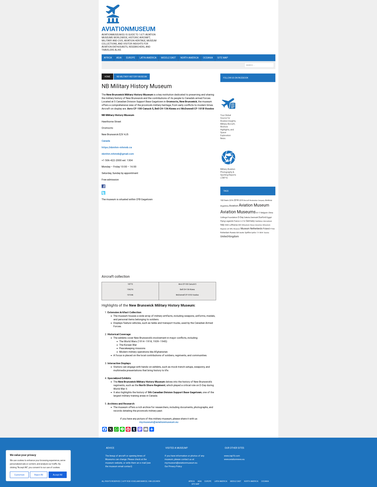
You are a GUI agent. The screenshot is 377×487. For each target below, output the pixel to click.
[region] (38, 465)
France (237, 221)
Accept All (57, 475)
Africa (108, 57)
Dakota (247, 217)
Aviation (233, 205)
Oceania (208, 57)
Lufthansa (233, 225)
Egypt (269, 217)
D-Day (241, 217)
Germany (250, 221)
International (267, 221)
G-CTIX (242, 221)
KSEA (227, 225)
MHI (239, 225)
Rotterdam (224, 232)
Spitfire (248, 232)
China (270, 213)
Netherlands (256, 228)
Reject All (38, 475)
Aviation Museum (254, 205)
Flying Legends (226, 221)
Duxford (262, 217)
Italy (222, 225)
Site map (222, 57)
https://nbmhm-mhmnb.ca (117, 147)
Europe (130, 57)
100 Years (224, 200)
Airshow (268, 200)
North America (189, 57)
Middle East (168, 57)
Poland (266, 228)
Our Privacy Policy (173, 466)
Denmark (254, 217)
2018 (236, 200)
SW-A (261, 233)
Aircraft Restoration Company (254, 200)
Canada (106, 140)
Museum (244, 228)
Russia (233, 232)
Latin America (147, 57)
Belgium (264, 213)
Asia (118, 57)
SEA (237, 233)
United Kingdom (229, 236)
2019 (241, 200)
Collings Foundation (228, 217)
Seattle (241, 233)
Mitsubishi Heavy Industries (252, 225)
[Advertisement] (218, 23)
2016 (231, 200)
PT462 (272, 229)
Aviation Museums (238, 211)
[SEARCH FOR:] (259, 64)
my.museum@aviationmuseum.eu (158, 422)
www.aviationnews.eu (234, 459)
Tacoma (266, 233)
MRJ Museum (235, 229)
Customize (19, 475)
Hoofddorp (258, 221)
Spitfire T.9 (255, 233)
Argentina (224, 206)
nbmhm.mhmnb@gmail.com (118, 153)
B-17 (258, 213)
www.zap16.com (232, 455)
